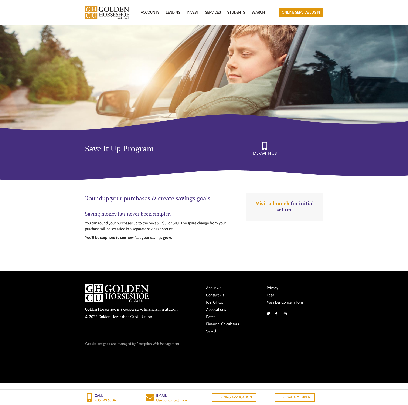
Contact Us (215, 295)
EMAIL (161, 395)
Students (236, 12)
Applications (216, 309)
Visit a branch (272, 203)
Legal (271, 295)
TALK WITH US (264, 153)
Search (258, 12)
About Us (213, 287)
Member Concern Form (285, 302)
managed (124, 344)
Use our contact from (171, 400)
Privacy (272, 287)
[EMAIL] (150, 397)
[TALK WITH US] (264, 146)
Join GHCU (215, 302)
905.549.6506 (105, 400)
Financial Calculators (222, 324)
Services (213, 12)
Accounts (150, 12)
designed (103, 344)
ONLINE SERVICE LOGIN (301, 12)
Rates (210, 316)
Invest (193, 12)
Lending (173, 12)
